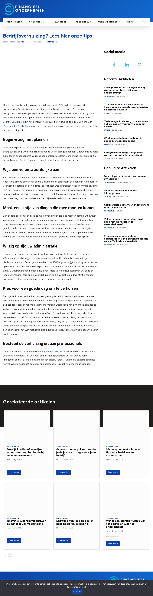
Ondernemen (51, 42)
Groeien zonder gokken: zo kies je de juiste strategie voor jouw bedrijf (76, 452)
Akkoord (77, 591)
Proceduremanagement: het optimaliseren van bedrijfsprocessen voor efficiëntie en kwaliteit (126, 238)
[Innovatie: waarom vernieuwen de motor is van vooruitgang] (27, 498)
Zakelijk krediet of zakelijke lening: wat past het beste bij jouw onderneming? (124, 90)
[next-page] (10, 555)
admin (23, 42)
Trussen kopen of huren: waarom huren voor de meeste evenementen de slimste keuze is (126, 107)
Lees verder (14, 472)
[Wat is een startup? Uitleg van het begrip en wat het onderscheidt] (126, 498)
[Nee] (149, 588)
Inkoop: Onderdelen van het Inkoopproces (120, 192)
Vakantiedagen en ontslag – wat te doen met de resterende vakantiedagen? (125, 221)
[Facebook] (114, 65)
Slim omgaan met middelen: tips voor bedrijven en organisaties (123, 452)
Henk (9, 460)
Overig (107, 113)
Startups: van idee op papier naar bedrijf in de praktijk (74, 522)
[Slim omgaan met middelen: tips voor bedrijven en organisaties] (126, 427)
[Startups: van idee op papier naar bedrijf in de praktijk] (77, 498)
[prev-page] (5, 555)
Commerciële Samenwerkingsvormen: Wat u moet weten (126, 206)
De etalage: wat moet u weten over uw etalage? (125, 177)
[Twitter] (139, 65)
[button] (143, 22)
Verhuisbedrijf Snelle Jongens (18, 125)
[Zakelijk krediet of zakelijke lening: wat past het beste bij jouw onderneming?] (27, 427)
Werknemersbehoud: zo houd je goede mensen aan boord (123, 139)
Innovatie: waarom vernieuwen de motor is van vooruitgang (26, 522)
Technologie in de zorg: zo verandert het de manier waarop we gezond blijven (126, 124)
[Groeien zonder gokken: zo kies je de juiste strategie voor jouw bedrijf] (77, 427)
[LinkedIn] (127, 65)
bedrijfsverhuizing (49, 351)
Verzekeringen (110, 159)
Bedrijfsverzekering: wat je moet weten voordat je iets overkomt (123, 154)
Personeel (108, 144)
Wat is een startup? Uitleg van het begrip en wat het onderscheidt (126, 523)
